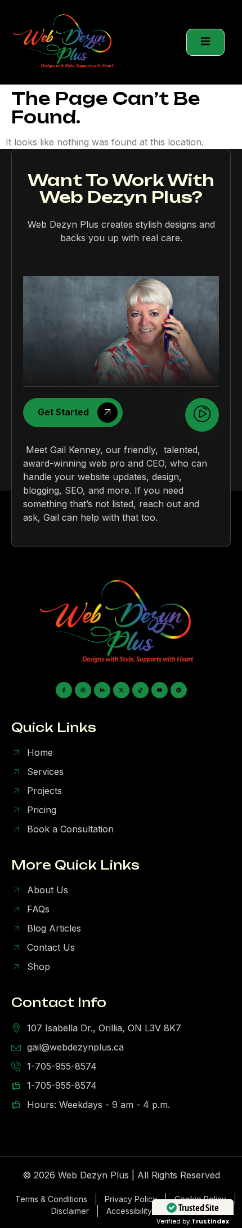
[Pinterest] (179, 690)
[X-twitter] (121, 690)
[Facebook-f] (64, 690)
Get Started (63, 412)
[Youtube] (159, 690)
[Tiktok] (140, 690)
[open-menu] (205, 42)
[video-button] (202, 415)
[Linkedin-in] (102, 690)
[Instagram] (83, 690)
